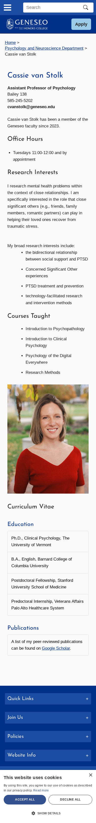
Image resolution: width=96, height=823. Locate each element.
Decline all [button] (70, 799)
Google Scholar (56, 648)
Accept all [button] (25, 799)
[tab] (48, 699)
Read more (41, 790)
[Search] (85, 7)
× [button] (90, 775)
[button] (81, 24)
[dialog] (48, 796)
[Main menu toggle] (7, 7)
